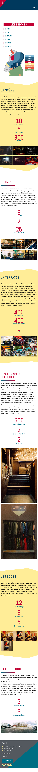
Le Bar (7, 32)
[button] (7, 761)
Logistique (8, 46)
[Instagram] (8, 765)
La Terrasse (8, 36)
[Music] (10, 765)
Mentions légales (6, 753)
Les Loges (8, 43)
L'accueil (7, 39)
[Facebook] (3, 765)
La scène (7, 29)
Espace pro (4, 757)
